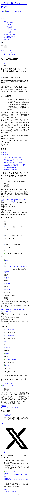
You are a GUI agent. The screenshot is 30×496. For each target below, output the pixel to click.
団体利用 (9, 28)
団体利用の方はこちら (20, 199)
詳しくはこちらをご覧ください (10, 407)
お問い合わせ (17, 11)
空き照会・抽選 (11, 29)
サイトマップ (8, 53)
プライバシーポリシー (10, 54)
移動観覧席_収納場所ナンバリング (14, 166)
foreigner (3, 18)
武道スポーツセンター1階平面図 (13, 157)
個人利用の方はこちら (7, 199)
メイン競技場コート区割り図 (12, 167)
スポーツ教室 (11, 36)
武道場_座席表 (8, 161)
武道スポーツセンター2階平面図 (13, 159)
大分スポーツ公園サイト (8, 50)
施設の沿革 (10, 22)
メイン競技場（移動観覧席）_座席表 (14, 164)
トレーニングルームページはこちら (11, 383)
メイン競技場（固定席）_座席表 (13, 162)
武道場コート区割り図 (10, 169)
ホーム (6, 63)
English (2, 11)
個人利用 (9, 26)
